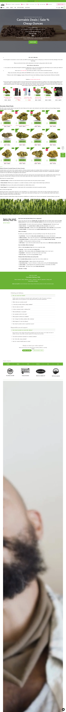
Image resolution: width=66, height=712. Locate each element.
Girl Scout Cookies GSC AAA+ (7, 125)
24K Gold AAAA (53, 162)
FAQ (15, 7)
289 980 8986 (23, 70)
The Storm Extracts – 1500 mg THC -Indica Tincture (17, 98)
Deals (7, 7)
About (11, 7)
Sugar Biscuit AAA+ (53, 125)
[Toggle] (12, 296)
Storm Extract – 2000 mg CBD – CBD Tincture (28, 98)
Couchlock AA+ (37, 125)
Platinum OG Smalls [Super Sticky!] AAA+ (22, 125)
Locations (27, 7)
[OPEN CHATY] (63, 709)
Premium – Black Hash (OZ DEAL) (58, 98)
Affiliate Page (20, 7)
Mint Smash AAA (37, 162)
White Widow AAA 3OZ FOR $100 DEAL (8, 98)
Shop (3, 7)
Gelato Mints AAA (22, 162)
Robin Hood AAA (48, 97)
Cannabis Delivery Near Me (35, 79)
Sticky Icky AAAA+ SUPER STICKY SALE (38, 98)
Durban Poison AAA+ (7, 162)
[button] (59, 7)
